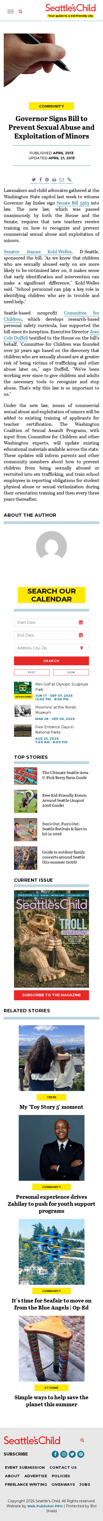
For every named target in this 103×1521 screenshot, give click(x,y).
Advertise (35, 1476)
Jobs (85, 1484)
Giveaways (63, 1484)
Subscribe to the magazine (51, 995)
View (71, 672)
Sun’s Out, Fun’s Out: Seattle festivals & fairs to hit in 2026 (64, 828)
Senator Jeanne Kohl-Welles (38, 251)
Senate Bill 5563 (72, 203)
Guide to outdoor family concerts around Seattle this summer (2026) (63, 857)
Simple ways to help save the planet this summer (51, 1400)
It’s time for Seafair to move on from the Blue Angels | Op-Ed (52, 1303)
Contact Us (63, 1467)
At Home (51, 1388)
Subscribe (16, 1454)
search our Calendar (52, 595)
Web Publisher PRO (45, 1506)
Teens (51, 1097)
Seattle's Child (48, 1501)
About (12, 1476)
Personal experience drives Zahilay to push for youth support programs (52, 1203)
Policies (61, 1476)
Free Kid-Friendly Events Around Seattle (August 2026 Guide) (64, 800)
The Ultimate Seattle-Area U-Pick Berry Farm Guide (65, 775)
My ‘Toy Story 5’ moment (52, 1106)
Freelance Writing (26, 1484)
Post (32, 672)
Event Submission (25, 1467)
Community (51, 106)
